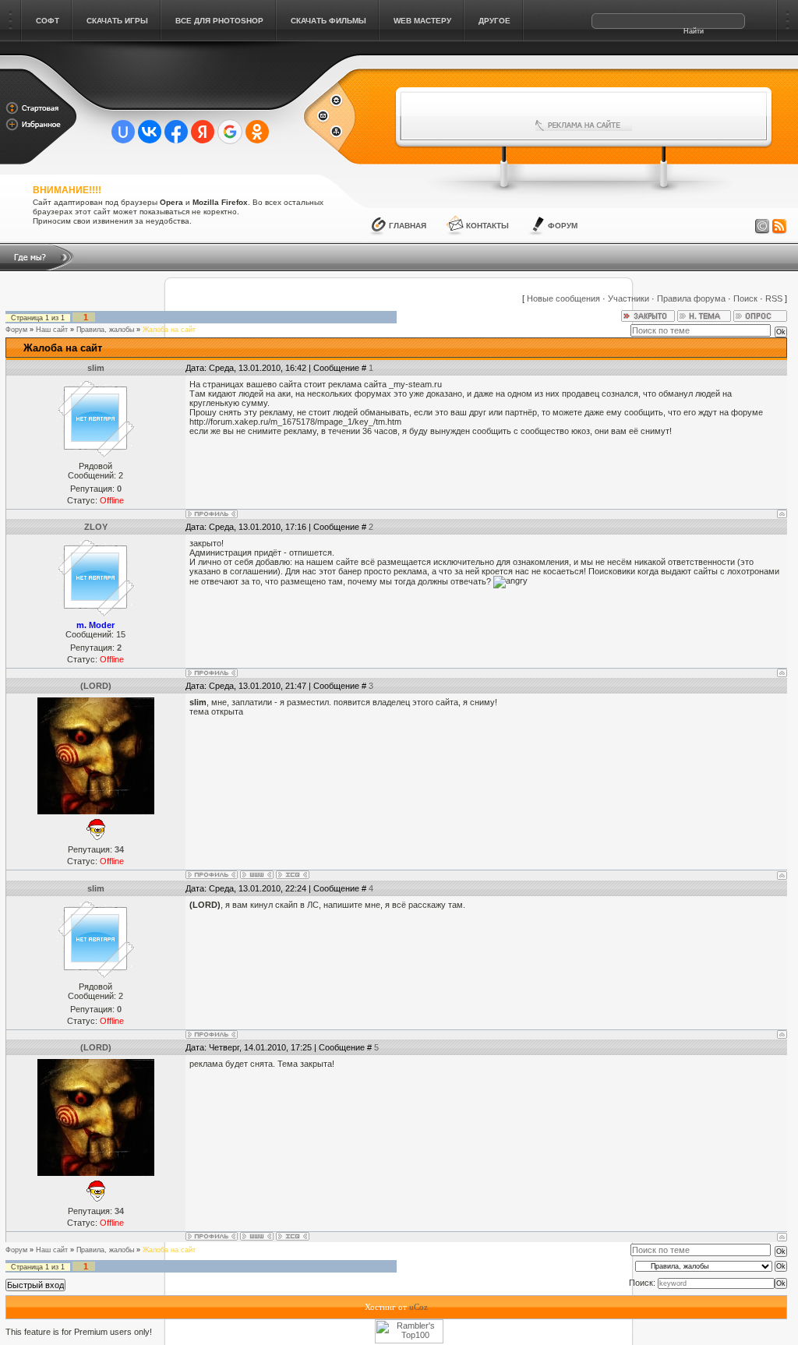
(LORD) (95, 685)
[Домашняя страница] (257, 874)
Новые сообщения (563, 298)
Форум (562, 225)
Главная (407, 225)
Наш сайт (52, 330)
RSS (773, 298)
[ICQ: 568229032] (292, 874)
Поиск (745, 298)
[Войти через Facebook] (176, 131)
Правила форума (691, 298)
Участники (628, 298)
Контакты (487, 225)
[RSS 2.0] (779, 226)
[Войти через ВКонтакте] (149, 131)
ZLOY (96, 526)
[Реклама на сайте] (583, 125)
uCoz (418, 1306)
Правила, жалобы (105, 330)
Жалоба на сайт (169, 330)
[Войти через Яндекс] (202, 131)
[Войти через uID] (123, 131)
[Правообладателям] (762, 226)
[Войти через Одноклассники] (257, 131)
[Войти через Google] (229, 131)
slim (95, 367)
